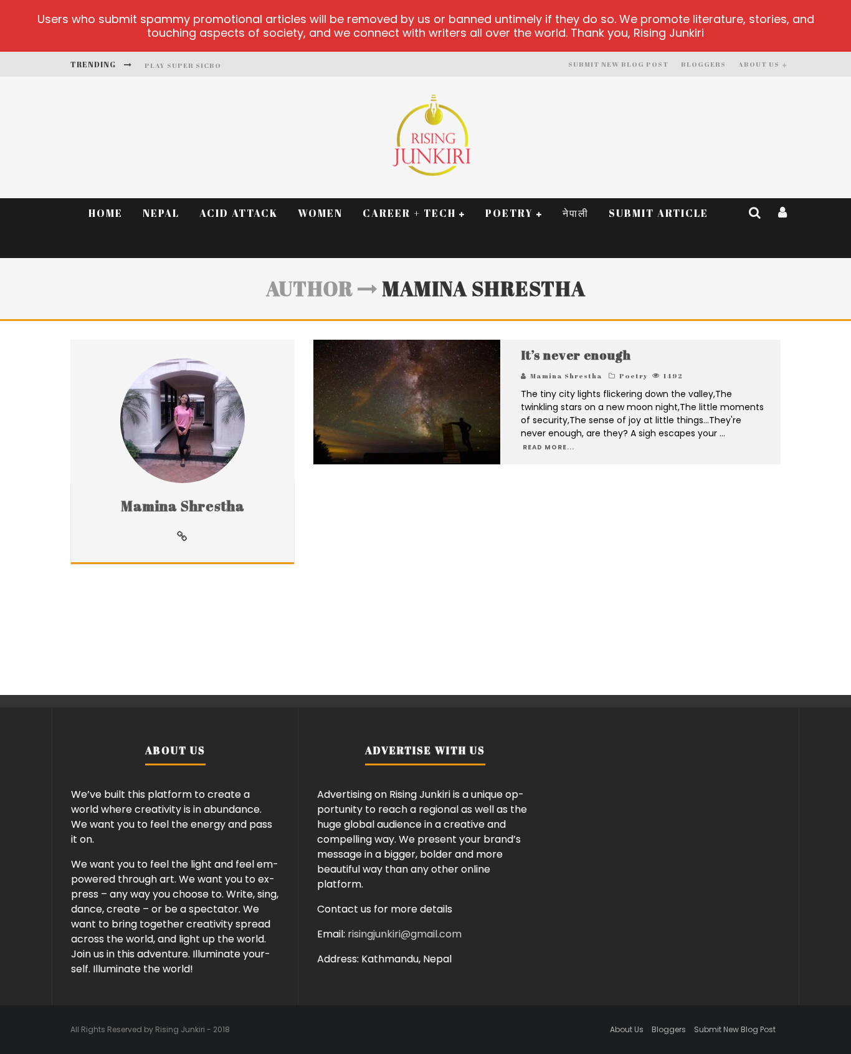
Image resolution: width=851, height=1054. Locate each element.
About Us (758, 64)
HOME (105, 213)
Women (320, 213)
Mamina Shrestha (183, 506)
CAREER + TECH (409, 213)
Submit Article (658, 213)
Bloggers (703, 64)
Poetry (509, 213)
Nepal (161, 213)
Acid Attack (238, 213)
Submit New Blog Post (618, 64)
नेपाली (576, 213)
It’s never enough (576, 355)
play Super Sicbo (183, 65)
